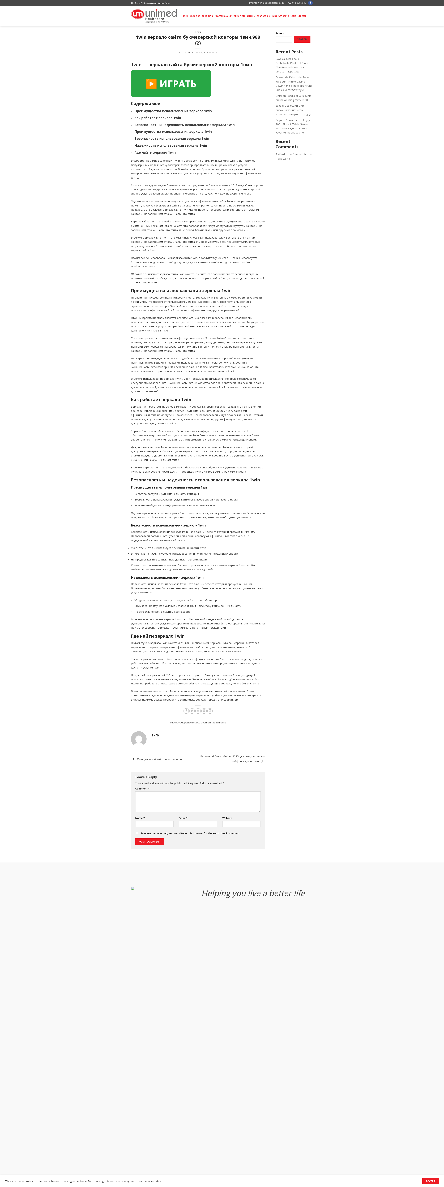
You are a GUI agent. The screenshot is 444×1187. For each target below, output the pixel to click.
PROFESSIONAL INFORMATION (230, 16)
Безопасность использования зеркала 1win (171, 138)
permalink (221, 722)
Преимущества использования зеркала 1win (173, 111)
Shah (214, 52)
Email (183, 818)
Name (140, 818)
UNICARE (302, 16)
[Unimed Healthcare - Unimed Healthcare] (154, 16)
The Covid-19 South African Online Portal (150, 3)
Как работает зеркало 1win (157, 118)
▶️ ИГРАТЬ (171, 83)
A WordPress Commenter (292, 154)
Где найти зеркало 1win (155, 152)
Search (280, 33)
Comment (142, 788)
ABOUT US (195, 16)
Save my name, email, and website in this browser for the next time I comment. (190, 833)
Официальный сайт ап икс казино (159, 759)
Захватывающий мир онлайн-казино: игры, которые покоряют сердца (293, 110)
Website (227, 818)
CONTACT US (263, 16)
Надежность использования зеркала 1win (170, 145)
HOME (185, 16)
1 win (176, 160)
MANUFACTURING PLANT (283, 16)
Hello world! (283, 158)
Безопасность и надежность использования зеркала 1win (184, 125)
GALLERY (250, 16)
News (198, 32)
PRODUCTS (207, 16)
